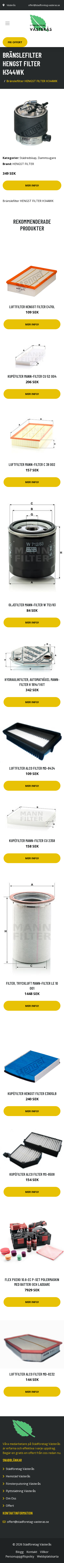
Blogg (20, 1552)
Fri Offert (15, 42)
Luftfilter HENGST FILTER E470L (32, 306)
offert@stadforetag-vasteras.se (44, 5)
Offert (10, 1506)
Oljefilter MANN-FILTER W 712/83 (32, 605)
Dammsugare (47, 158)
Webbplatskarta (47, 1556)
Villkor (44, 1552)
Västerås (11, 5)
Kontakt (31, 1552)
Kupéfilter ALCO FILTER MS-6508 (32, 1174)
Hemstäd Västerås (18, 1476)
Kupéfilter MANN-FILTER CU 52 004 (32, 376)
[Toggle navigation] (7, 23)
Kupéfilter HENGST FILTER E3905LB (32, 1093)
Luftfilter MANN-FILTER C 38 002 (32, 464)
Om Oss (11, 1498)
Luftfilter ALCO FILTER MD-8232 (32, 1374)
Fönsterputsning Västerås (23, 1484)
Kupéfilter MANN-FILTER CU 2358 (32, 840)
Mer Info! (32, 185)
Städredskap (28, 158)
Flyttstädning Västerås (21, 1491)
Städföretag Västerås (20, 1469)
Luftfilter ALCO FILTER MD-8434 (32, 768)
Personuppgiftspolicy (20, 1556)
